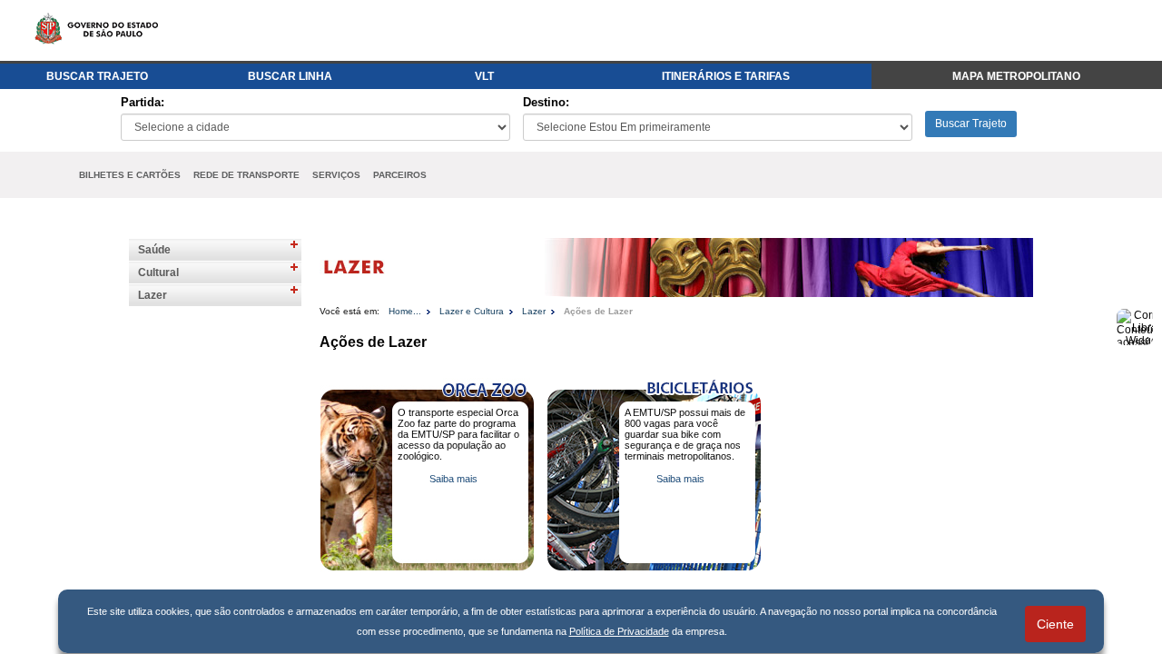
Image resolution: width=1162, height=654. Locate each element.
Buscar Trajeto (971, 123)
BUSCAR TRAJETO (97, 76)
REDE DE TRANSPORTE (246, 175)
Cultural (158, 272)
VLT (484, 76)
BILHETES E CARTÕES (130, 175)
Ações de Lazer (598, 311)
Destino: (546, 102)
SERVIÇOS (336, 175)
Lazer (152, 295)
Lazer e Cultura (471, 311)
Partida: (142, 102)
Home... (405, 311)
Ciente (1055, 624)
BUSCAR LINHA (290, 76)
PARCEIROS (400, 175)
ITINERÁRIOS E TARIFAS (726, 76)
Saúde (154, 249)
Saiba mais (453, 478)
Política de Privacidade (619, 631)
